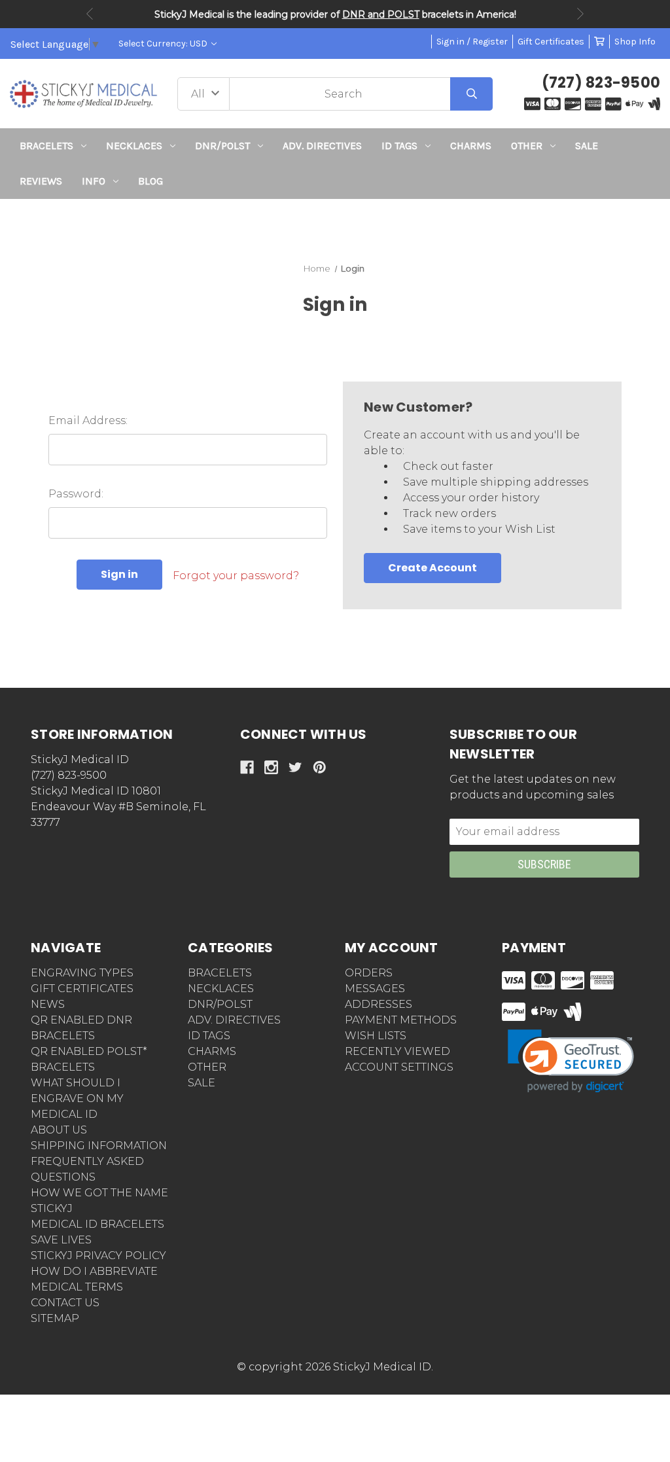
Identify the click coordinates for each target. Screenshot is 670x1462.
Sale (586, 145)
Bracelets (46, 145)
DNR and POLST (380, 14)
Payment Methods (401, 1020)
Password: (75, 494)
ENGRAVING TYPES (82, 973)
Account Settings (399, 1067)
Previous (89, 14)
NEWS (48, 1004)
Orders (369, 973)
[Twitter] (295, 767)
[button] (335, 223)
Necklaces (134, 145)
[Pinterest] (319, 767)
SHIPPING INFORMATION (99, 1145)
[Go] (471, 94)
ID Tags (399, 145)
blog (150, 181)
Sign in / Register (472, 41)
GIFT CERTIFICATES (82, 988)
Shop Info (635, 41)
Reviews (41, 181)
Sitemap (55, 1318)
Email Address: (88, 420)
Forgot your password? (236, 575)
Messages (375, 988)
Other (526, 145)
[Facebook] (247, 767)
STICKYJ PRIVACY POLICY (98, 1255)
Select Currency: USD (163, 43)
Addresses (378, 1004)
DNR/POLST (222, 145)
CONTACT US (65, 1302)
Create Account (432, 567)
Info (93, 181)
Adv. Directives (322, 145)
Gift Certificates (551, 41)
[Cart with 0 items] (599, 41)
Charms (470, 145)
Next (580, 14)
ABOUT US (59, 1130)
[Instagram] (271, 767)
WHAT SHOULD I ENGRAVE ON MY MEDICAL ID (77, 1098)
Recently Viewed (397, 1051)
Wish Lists (375, 1035)
